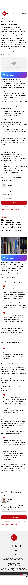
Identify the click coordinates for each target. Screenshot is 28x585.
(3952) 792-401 (10, 562)
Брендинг (17, 554)
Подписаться (14, 202)
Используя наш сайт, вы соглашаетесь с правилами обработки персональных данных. (10, 575)
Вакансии (11, 554)
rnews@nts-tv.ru (14, 564)
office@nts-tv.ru (17, 562)
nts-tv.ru (3, 569)
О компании (4, 554)
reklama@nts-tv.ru (14, 567)
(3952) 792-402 (16, 563)
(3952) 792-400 (16, 565)
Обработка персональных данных (14, 558)
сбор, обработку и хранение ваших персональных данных (10, 210)
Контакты (24, 554)
